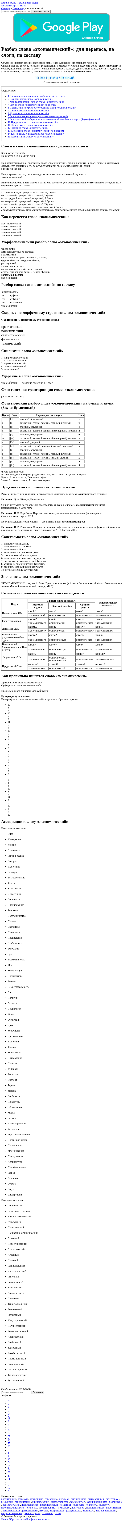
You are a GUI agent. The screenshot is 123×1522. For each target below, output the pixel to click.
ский (4, 207)
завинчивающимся (97, 1501)
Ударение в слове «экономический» (28, 113)
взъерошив (51, 1499)
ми (2, 201)
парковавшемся (29, 1504)
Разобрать (38, 1392)
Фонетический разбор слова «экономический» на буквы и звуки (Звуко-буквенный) (54, 119)
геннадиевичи (22, 1501)
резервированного (105, 1510)
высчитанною (78, 1499)
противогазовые (11, 1510)
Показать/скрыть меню (13, 5)
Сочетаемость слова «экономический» (30, 125)
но (2, 198)
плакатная (65, 1504)
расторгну (88, 1510)
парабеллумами (11, 1504)
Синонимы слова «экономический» (28, 110)
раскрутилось (56, 1510)
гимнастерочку (40, 1501)
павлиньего (115, 1501)
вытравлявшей (96, 1499)
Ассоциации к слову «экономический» (31, 136)
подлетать (91, 1504)
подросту (104, 1504)
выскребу (64, 1499)
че (2, 204)
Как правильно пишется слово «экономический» (36, 133)
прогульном (77, 1507)
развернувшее (29, 1510)
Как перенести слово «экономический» (30, 99)
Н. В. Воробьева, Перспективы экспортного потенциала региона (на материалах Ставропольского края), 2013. (51, 515)
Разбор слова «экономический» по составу (32, 104)
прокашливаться (95, 1507)
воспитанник (8, 1499)
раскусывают (73, 1510)
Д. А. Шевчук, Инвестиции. (23, 499)
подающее (78, 1504)
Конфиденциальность (38, 1519)
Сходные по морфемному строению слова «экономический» (42, 107)
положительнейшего (12, 1507)
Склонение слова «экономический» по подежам (36, 130)
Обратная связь (17, 1519)
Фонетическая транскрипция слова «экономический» (38, 116)
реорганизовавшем (11, 1513)
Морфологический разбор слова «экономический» (36, 101)
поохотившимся (47, 1507)
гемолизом (7, 1501)
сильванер (47, 1513)
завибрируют (77, 1501)
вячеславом (112, 1499)
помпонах (31, 1507)
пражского (64, 1507)
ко (2, 195)
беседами (23, 1499)
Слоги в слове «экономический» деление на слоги (36, 96)
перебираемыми (49, 1504)
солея (58, 1513)
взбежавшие (36, 1499)
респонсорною (32, 1513)
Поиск (4, 1519)
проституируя (113, 1507)
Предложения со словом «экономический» (33, 122)
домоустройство (59, 1501)
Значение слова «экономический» (28, 128)
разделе (43, 1510)
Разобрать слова (41, 11)
